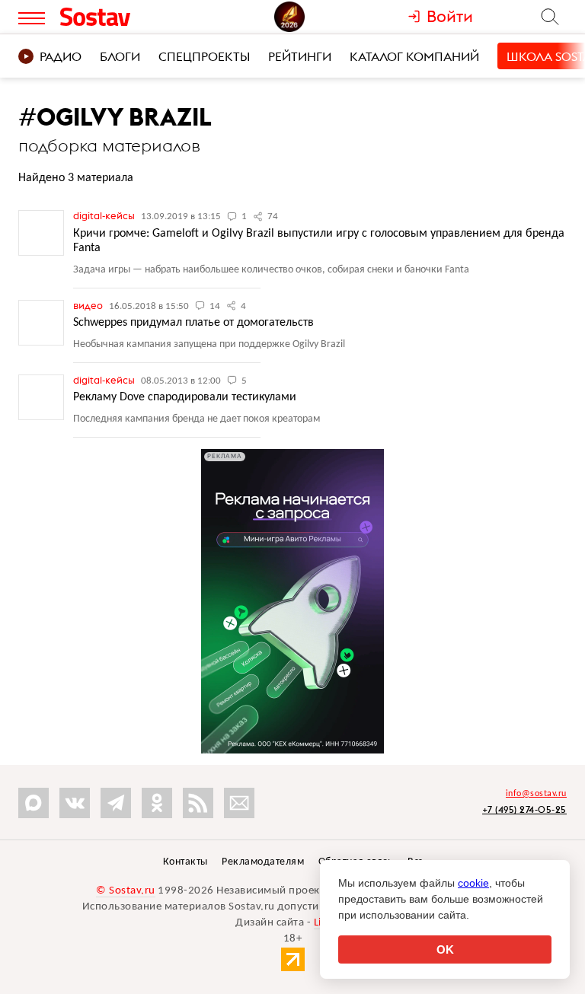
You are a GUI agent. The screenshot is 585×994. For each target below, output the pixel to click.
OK (445, 949)
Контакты (185, 862)
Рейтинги (299, 56)
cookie (473, 883)
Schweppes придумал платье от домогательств (193, 323)
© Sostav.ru (125, 891)
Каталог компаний (414, 56)
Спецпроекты (204, 56)
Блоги (120, 56)
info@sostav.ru (536, 793)
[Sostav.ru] (124, 16)
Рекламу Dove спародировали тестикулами (184, 397)
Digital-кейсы (105, 215)
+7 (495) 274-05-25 (524, 809)
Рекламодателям (263, 862)
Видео (89, 305)
